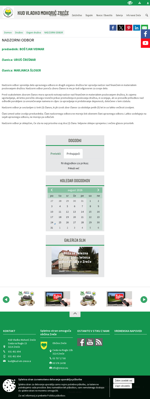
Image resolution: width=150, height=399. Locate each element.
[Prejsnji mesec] (51, 189)
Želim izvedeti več (123, 380)
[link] (113, 28)
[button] (52, 261)
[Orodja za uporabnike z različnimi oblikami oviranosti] (130, 3)
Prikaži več (73, 168)
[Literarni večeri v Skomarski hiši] (26, 299)
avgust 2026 (75, 190)
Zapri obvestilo (122, 385)
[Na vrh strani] (75, 314)
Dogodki (74, 140)
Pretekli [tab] (55, 153)
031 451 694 (14, 351)
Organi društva (33, 32)
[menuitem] (77, 11)
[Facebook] (145, 33)
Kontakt (9, 331)
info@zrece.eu (60, 367)
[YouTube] (145, 43)
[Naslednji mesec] (98, 189)
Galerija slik (75, 240)
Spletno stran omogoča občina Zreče (55, 332)
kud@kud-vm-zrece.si (19, 361)
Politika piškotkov (56, 395)
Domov (8, 32)
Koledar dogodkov (75, 180)
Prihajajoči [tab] (73, 153)
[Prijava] (148, 3)
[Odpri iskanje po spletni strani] (147, 15)
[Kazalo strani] (139, 3)
